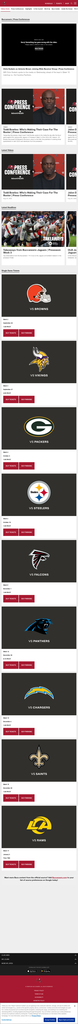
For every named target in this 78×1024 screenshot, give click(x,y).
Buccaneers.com (59, 877)
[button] (39, 49)
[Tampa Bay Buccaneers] (39, 980)
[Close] (75, 1006)
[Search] (71, 3)
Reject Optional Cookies (66, 1020)
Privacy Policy (39, 990)
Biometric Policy (39, 1000)
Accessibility (39, 997)
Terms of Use (39, 994)
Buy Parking (26, 333)
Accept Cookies (50, 1020)
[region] (39, 1013)
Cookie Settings (7, 1020)
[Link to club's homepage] (4, 2)
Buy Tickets (11, 333)
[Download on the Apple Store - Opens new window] (31, 971)
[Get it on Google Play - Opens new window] (45, 972)
